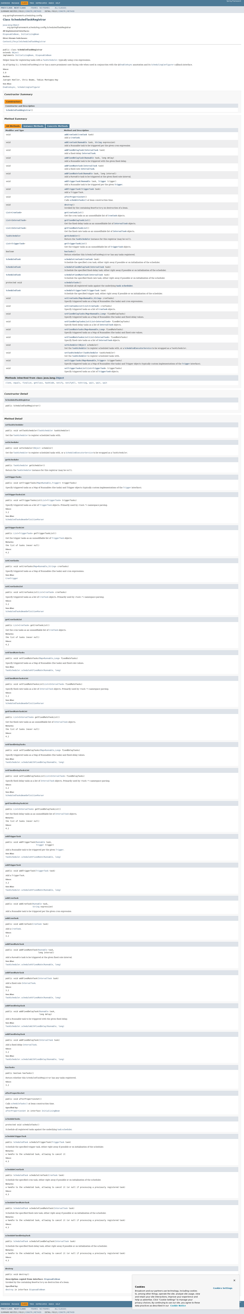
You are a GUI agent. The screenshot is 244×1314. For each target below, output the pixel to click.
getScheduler (71, 236)
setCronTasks (71, 298)
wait (91, 383)
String (98, 142)
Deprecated (41, 3)
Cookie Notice (178, 1306)
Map (80, 298)
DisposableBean (11, 34)
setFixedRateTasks (74, 329)
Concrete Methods (57, 126)
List (8, 212)
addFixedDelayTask (74, 150)
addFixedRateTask (73, 166)
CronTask (82, 134)
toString (82, 383)
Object (15, 52)
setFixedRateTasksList (76, 337)
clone (8, 383)
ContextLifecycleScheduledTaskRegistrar (24, 41)
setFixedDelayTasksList (76, 321)
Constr (28, 11)
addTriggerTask (72, 181)
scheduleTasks (71, 282)
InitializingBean (30, 34)
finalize (26, 383)
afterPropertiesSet (74, 197)
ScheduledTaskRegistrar (18, 110)
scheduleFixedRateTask (76, 275)
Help (58, 3)
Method (37, 11)
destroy (68, 205)
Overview (5, 3)
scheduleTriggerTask (75, 290)
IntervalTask (91, 150)
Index (51, 3)
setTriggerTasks (72, 360)
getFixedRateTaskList (75, 228)
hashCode (49, 383)
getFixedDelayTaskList (76, 220)
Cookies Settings (222, 1288)
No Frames (45, 8)
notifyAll (70, 383)
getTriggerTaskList (74, 243)
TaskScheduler (13, 236)
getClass (38, 383)
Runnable (82, 142)
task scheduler (124, 286)
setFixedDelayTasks (74, 314)
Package (15, 3)
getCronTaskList (72, 212)
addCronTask (70, 134)
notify (59, 383)
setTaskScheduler (73, 353)
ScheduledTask (13, 259)
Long (103, 314)
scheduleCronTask (73, 259)
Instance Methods (33, 126)
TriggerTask (87, 189)
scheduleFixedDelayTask (76, 267)
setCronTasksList (73, 306)
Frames (34, 8)
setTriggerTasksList (75, 368)
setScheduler (71, 345)
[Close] (234, 1280)
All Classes (60, 8)
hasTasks (68, 251)
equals (16, 383)
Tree (32, 3)
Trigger (102, 181)
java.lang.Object (11, 25)
